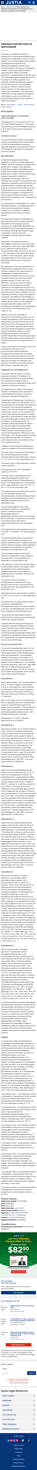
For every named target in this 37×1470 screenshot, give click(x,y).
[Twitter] (25, 1440)
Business (6, 1405)
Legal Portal (18, 1449)
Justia (3, 7)
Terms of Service (18, 1459)
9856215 (22, 1210)
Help (18, 1456)
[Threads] (20, 1440)
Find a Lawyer (7, 1364)
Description (11, 105)
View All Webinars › (18, 1345)
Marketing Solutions (10, 1429)
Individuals (6, 1400)
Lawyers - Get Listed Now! (18, 1380)
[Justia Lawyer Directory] (28, 1440)
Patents (9, 7)
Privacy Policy (18, 1463)
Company (18, 1452)
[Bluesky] (23, 1440)
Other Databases (9, 1424)
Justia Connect (18, 1445)
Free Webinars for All (10, 1301)
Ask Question (18, 1293)
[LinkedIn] (8, 1440)
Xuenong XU (13, 1217)
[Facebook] (14, 1440)
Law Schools (7, 1410)
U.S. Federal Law (9, 1414)
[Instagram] (17, 1440)
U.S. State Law (8, 1419)
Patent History (29, 105)
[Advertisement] (18, 26)
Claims (19, 105)
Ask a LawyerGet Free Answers (8, 1282)
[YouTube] (11, 1440)
